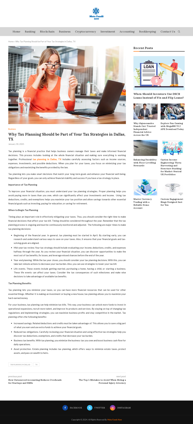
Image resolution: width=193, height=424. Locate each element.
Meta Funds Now (114, 419)
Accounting (127, 31)
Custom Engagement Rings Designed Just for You (172, 202)
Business (65, 31)
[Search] (178, 31)
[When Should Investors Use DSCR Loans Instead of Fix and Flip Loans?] (159, 73)
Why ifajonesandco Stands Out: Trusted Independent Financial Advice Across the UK (144, 129)
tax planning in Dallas (20, 365)
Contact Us (168, 31)
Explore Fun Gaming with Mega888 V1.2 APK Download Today (172, 126)
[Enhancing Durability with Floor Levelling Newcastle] (145, 148)
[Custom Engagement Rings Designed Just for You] (173, 187)
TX (36, 365)
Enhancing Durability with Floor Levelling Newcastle (145, 162)
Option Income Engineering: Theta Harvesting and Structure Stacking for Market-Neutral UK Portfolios (171, 167)
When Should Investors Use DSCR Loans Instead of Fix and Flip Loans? (158, 95)
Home (16, 31)
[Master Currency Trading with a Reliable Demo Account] (145, 187)
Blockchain (47, 31)
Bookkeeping (147, 31)
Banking (30, 31)
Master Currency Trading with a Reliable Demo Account (142, 203)
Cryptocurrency (85, 31)
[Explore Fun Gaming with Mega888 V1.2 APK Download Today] (173, 111)
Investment (108, 31)
